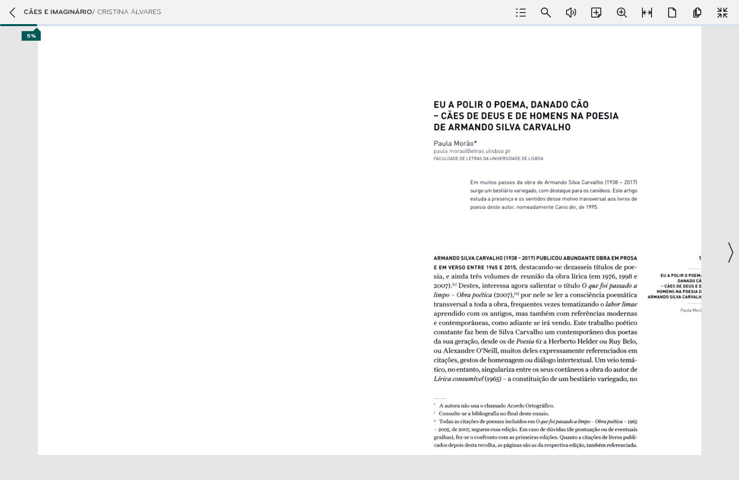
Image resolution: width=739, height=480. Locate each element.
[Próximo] (729, 252)
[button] (369, 240)
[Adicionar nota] (596, 12)
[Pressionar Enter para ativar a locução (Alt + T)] (571, 12)
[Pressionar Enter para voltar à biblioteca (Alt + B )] (12, 12)
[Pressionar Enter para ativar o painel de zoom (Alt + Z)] (621, 12)
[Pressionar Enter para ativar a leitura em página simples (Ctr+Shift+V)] (672, 12)
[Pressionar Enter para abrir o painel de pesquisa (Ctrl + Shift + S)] (546, 12)
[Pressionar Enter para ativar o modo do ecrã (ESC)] (722, 12)
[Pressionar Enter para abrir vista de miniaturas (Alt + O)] (697, 12)
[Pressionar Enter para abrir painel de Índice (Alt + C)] (520, 12)
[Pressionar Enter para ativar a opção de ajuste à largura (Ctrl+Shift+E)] (647, 12)
